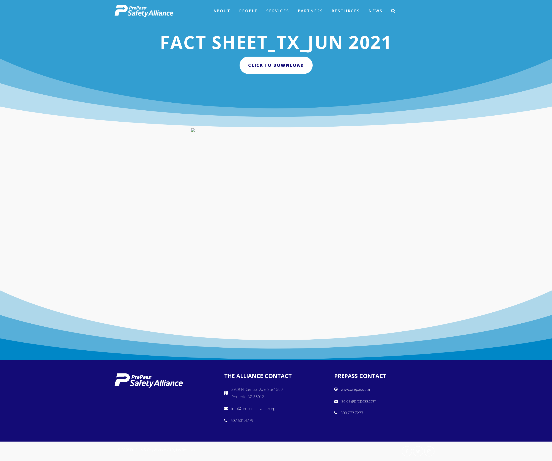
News (376, 10)
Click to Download (276, 65)
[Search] (393, 10)
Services (277, 10)
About (222, 10)
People (248, 10)
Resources (346, 10)
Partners (310, 10)
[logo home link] (144, 10)
